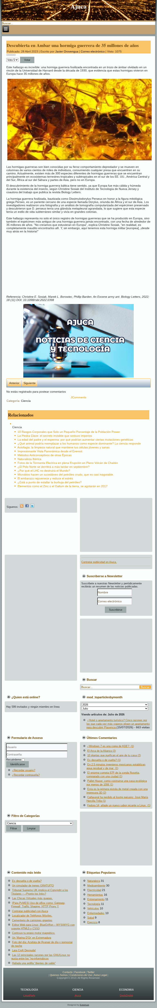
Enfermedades (95, 913)
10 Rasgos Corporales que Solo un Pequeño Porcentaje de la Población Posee (69, 431)
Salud (90, 917)
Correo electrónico (93, 51)
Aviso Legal (100, 975)
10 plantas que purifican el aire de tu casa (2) (114, 755)
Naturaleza (93, 880)
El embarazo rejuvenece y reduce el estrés (45, 478)
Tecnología (93, 904)
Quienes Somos (59, 975)
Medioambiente (96, 885)
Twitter (90, 972)
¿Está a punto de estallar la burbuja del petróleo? (50, 482)
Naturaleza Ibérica (29, 459)
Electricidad (94, 890)
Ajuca (79, 6)
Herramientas (95, 894)
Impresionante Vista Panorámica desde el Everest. (50, 451)
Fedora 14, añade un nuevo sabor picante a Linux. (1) (118, 805)
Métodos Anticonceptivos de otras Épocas (45, 455)
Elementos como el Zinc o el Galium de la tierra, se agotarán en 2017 (63, 486)
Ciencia (26, 400)
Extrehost (84, 1005)
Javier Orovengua (66, 51)
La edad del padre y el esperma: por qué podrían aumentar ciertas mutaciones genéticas (75, 439)
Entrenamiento (95, 899)
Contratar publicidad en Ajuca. (99, 562)
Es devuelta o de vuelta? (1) (104, 760)
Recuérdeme (13, 759)
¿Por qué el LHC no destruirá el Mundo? (44, 470)
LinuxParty (29, 995)
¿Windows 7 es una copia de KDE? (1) (110, 746)
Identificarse (17, 764)
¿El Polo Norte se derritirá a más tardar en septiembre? (54, 466)
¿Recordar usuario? (23, 770)
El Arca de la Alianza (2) (101, 750)
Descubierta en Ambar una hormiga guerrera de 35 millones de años (73, 45)
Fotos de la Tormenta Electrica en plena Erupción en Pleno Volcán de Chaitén (68, 462)
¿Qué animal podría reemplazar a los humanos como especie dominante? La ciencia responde (79, 443)
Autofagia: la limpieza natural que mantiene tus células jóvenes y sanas (63, 447)
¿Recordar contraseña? (26, 774)
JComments (78, 397)
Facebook (79, 972)
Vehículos (93, 908)
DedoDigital (126, 995)
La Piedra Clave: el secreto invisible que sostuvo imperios (55, 435)
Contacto (68, 972)
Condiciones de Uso (81, 975)
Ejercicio (92, 922)
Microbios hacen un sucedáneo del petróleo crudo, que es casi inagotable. (66, 474)
